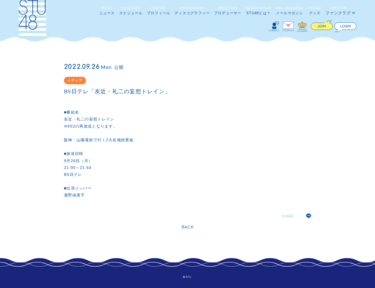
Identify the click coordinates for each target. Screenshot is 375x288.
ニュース (107, 11)
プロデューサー (228, 11)
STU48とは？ (258, 11)
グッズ (314, 11)
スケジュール (131, 11)
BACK (187, 227)
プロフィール (158, 11)
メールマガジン (289, 11)
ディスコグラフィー (192, 11)
